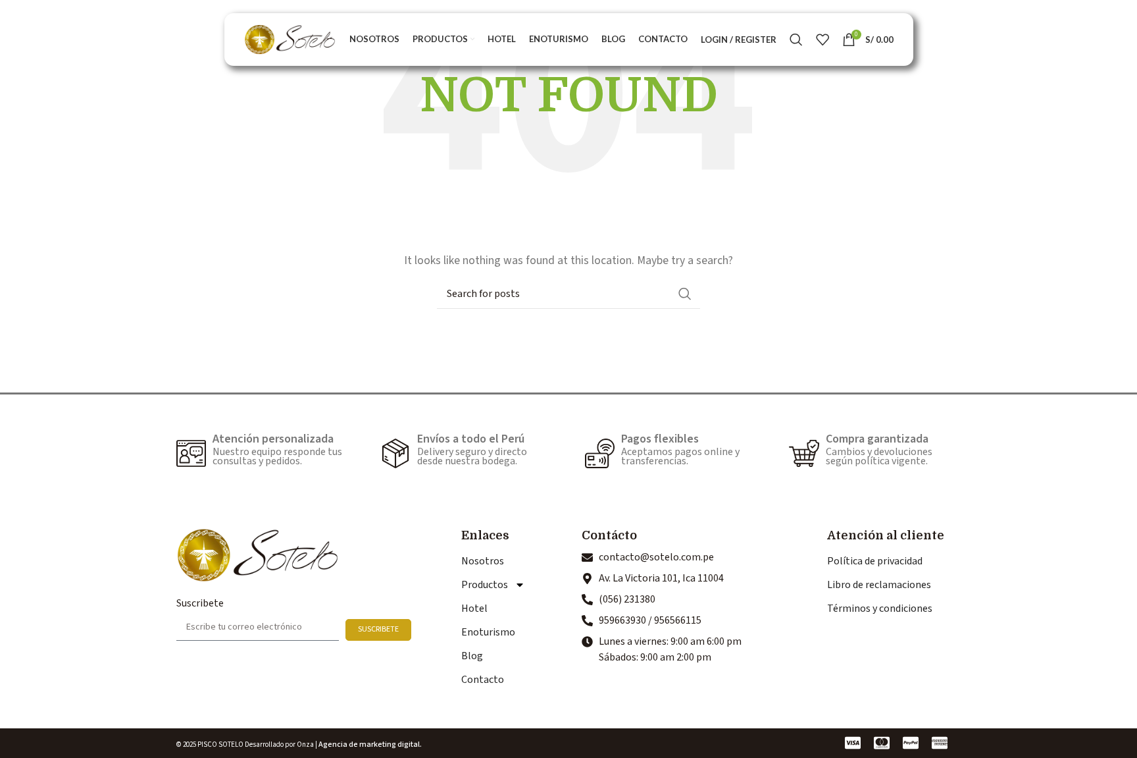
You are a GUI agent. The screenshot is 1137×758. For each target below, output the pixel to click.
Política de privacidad (874, 561)
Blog (472, 656)
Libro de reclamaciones (879, 585)
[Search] (796, 39)
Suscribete (200, 603)
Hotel (474, 608)
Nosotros (482, 561)
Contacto (482, 679)
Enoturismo (488, 632)
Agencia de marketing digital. (370, 744)
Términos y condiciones (879, 608)
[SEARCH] (685, 294)
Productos (484, 585)
